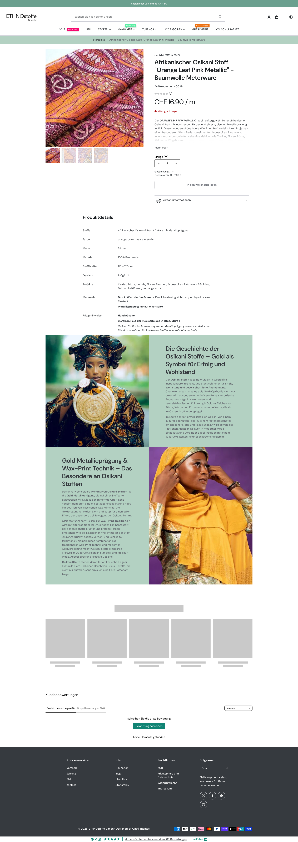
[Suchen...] (220, 16)
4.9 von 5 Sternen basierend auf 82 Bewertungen (156, 839)
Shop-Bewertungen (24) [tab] (91, 708)
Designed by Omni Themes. (133, 828)
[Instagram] (203, 804)
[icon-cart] (276, 16)
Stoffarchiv (122, 785)
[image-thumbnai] (53, 155)
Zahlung (71, 773)
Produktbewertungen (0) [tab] (60, 708)
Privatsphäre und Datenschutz (168, 775)
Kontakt (71, 785)
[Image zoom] (94, 98)
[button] (202, 185)
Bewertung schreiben (149, 726)
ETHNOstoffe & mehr (102, 828)
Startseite (99, 40)
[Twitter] (203, 795)
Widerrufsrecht (167, 783)
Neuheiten (122, 768)
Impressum (165, 788)
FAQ (69, 779)
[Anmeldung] (269, 16)
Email (204, 768)
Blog (118, 773)
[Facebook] (212, 795)
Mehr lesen (161, 147)
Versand (72, 768)
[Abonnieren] (227, 768)
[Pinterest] (221, 795)
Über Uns (121, 779)
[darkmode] (288, 17)
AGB (160, 768)
